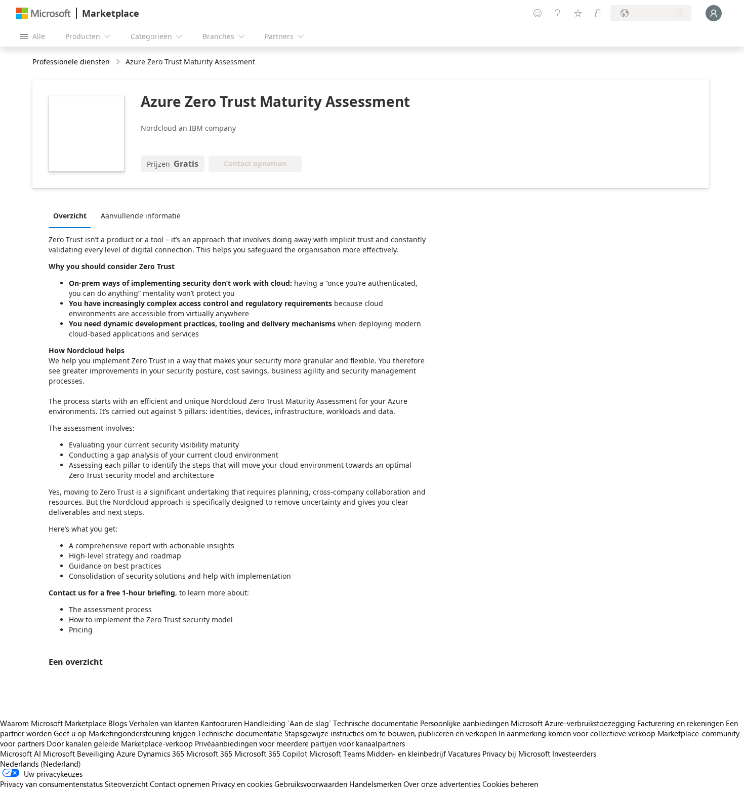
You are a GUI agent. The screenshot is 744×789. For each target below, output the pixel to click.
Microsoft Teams (337, 753)
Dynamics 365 (161, 753)
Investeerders (574, 753)
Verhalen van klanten (163, 723)
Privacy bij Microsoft (516, 753)
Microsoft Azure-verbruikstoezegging (574, 723)
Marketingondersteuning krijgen (142, 733)
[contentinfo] (118, 62)
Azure (126, 753)
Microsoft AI (20, 753)
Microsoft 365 (209, 753)
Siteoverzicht (126, 784)
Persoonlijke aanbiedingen (464, 723)
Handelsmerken (375, 784)
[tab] (72, 215)
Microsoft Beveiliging (78, 753)
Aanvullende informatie (141, 215)
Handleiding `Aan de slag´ (287, 723)
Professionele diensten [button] (71, 61)
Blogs (117, 723)
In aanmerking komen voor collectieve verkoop (577, 733)
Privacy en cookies (242, 784)
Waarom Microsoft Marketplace (53, 723)
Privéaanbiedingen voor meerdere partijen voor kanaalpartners (300, 743)
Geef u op (70, 733)
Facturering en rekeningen (680, 723)
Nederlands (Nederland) (40, 764)
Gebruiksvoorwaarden (310, 784)
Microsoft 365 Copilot (270, 753)
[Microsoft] (43, 13)
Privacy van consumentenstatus (51, 784)
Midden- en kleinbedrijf (406, 753)
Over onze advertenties (441, 784)
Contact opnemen (180, 784)
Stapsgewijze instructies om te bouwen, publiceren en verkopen (390, 733)
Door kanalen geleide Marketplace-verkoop (120, 743)
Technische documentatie (375, 723)
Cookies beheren (510, 784)
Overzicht (70, 215)
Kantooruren (221, 723)
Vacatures (464, 753)
